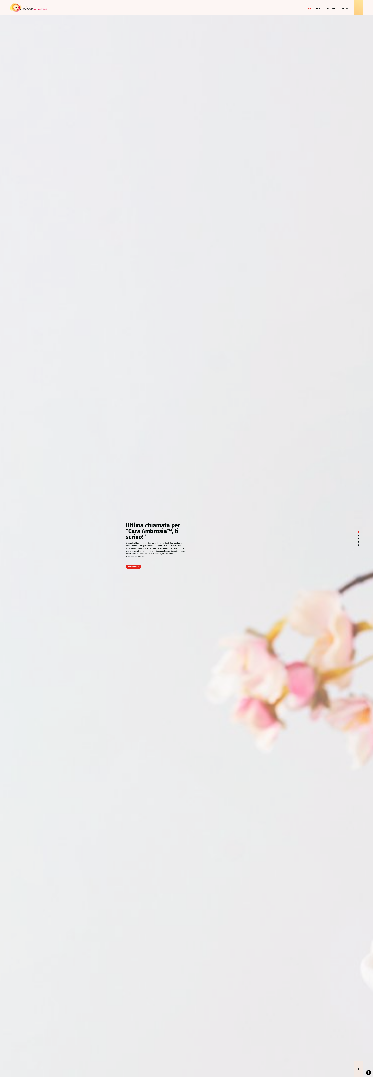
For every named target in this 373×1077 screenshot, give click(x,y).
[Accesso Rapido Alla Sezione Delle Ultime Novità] (358, 538)
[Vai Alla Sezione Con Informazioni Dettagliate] (358, 542)
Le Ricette (344, 9)
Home (309, 9)
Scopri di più (133, 567)
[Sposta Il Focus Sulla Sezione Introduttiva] (358, 535)
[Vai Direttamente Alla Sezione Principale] (358, 532)
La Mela (319, 9)
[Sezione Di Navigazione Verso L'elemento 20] (358, 545)
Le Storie (331, 9)
